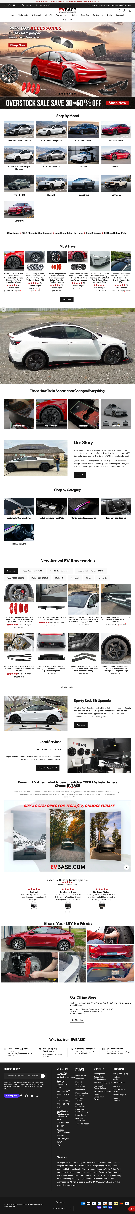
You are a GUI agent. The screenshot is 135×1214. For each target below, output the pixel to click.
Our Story (83, 442)
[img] (67, 882)
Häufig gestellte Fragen (119, 1090)
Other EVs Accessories (80, 1119)
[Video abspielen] (4, 312)
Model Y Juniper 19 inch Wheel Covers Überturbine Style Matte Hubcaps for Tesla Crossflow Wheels (13, 278)
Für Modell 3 (80, 1079)
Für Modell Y (80, 1090)
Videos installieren (117, 1099)
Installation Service (117, 1078)
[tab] (11, 571)
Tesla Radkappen (82, 1124)
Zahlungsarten (99, 1074)
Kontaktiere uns (119, 1082)
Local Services (50, 742)
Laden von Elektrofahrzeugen (82, 1110)
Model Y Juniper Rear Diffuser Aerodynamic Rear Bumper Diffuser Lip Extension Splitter (51, 668)
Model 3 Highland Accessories (80, 1084)
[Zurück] (12, 92)
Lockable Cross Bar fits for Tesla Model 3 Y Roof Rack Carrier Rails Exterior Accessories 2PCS (121, 278)
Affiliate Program (119, 1095)
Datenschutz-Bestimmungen (100, 1078)
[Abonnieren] (43, 1076)
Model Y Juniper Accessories (81, 1094)
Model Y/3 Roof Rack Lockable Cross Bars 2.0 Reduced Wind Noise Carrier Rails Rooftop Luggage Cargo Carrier (84, 619)
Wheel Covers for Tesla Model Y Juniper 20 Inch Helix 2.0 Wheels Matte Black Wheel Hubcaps (78, 277)
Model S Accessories (80, 1105)
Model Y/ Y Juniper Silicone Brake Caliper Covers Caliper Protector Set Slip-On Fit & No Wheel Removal (19, 619)
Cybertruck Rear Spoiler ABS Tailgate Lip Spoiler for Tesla (51, 618)
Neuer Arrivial (80, 1075)
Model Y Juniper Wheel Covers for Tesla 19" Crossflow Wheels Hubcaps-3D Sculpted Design (116, 668)
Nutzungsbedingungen (103, 1082)
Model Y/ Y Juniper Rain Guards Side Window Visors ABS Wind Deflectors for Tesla (19, 668)
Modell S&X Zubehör (79, 1099)
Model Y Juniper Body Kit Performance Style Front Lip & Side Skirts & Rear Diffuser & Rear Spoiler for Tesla (99, 278)
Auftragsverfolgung (120, 1074)
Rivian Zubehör (81, 1115)
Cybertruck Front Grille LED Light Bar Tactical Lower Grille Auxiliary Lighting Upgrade (116, 619)
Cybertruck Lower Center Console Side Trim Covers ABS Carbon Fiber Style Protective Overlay (84, 668)
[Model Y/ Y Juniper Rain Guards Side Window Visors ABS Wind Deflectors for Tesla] (19, 648)
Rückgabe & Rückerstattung (100, 1087)
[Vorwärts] (123, 92)
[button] (12, 285)
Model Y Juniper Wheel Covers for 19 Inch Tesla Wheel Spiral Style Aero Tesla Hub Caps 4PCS (35, 277)
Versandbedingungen (102, 1091)
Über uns (116, 1086)
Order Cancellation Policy (99, 1097)
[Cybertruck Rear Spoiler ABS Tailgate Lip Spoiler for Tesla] (51, 599)
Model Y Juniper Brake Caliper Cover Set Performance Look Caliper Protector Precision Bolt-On (57, 278)
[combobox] (28, 5)
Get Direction (77, 1020)
